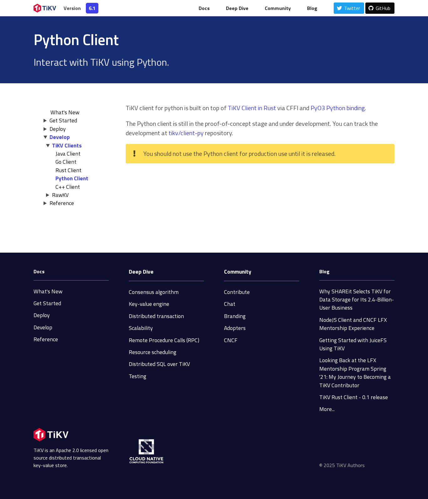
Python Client (71, 178)
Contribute (237, 292)
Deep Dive (141, 271)
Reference (62, 203)
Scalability (141, 328)
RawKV (60, 195)
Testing (137, 376)
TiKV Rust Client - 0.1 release (353, 397)
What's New (48, 291)
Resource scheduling (152, 352)
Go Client (65, 161)
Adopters (235, 328)
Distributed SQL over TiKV (159, 364)
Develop (60, 137)
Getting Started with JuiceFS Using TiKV (353, 344)
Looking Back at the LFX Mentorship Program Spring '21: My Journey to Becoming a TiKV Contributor (355, 372)
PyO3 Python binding (338, 108)
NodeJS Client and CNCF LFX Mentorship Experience (353, 324)
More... (327, 409)
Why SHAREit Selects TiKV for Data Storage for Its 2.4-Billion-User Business (356, 299)
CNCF (230, 340)
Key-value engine (149, 304)
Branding (235, 316)
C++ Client (67, 187)
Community (237, 271)
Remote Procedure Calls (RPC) (164, 340)
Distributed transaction (156, 316)
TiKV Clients (67, 145)
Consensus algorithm (154, 292)
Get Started (63, 120)
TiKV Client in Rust (252, 108)
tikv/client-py (186, 133)
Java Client (68, 153)
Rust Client (68, 170)
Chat (229, 304)
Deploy (58, 129)
